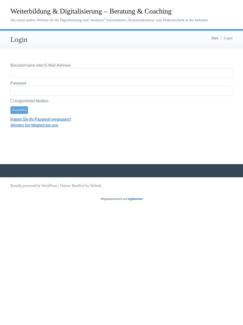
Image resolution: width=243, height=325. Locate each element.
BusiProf (78, 185)
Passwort (18, 83)
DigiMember (135, 198)
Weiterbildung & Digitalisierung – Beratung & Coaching (91, 11)
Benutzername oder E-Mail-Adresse (40, 65)
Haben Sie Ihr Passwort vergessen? (40, 119)
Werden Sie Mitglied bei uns (34, 125)
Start (214, 38)
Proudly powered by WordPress (33, 185)
